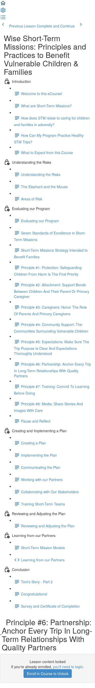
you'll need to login (68, 666)
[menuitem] (3, 11)
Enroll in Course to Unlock (47, 673)
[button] (3, 4)
